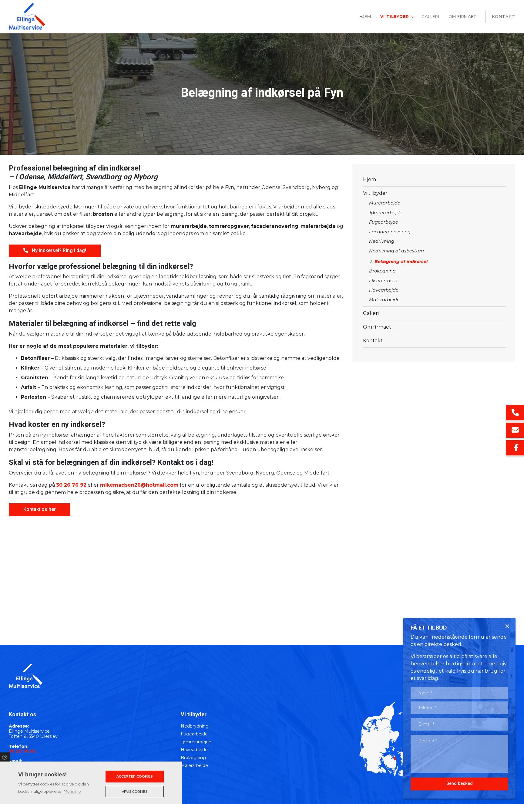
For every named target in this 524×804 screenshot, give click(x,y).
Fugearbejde (383, 222)
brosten (103, 214)
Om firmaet (377, 327)
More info (72, 791)
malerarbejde (318, 226)
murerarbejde (189, 226)
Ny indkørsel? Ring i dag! (59, 250)
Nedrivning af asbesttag (396, 251)
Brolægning (382, 271)
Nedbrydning (195, 726)
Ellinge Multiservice (45, 187)
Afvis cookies (134, 791)
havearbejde (25, 233)
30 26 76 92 (71, 485)
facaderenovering (274, 226)
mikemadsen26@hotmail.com (139, 485)
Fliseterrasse (383, 280)
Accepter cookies (134, 776)
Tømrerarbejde (385, 212)
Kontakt (373, 340)
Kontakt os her (39, 509)
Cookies (5, 757)
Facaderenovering (390, 232)
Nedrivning (381, 241)
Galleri (371, 313)
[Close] (507, 626)
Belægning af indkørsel (401, 261)
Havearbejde (383, 290)
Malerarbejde (384, 299)
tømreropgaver (229, 226)
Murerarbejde (384, 203)
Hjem (369, 179)
